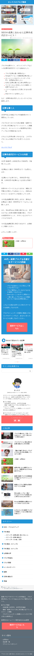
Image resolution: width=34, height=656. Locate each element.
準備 (5, 581)
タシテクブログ (6, 147)
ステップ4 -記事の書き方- (14, 537)
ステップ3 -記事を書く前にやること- (17, 535)
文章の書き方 (8, 576)
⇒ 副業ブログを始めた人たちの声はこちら (16, 414)
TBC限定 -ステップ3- (11, 548)
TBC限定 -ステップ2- (11, 544)
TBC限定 (7, 532)
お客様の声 (7, 553)
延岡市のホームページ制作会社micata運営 (15, 620)
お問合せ (6, 639)
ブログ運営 (7, 562)
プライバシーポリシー (10, 644)
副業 (5, 572)
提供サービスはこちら (17, 327)
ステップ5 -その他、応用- (14, 539)
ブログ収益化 (8, 558)
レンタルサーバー (10, 567)
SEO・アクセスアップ (7, 29)
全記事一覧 (6, 642)
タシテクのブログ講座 (17, 2)
